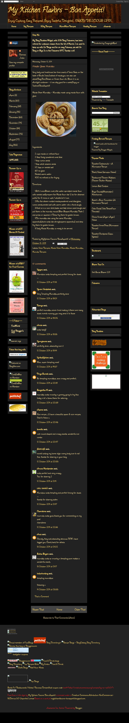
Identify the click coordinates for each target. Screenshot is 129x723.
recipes (18, 380)
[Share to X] (62, 244)
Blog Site (14, 629)
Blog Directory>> (54, 642)
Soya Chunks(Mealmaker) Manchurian (102, 193)
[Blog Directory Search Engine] (12, 632)
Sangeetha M (42, 389)
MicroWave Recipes (67, 26)
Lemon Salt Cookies (100, 186)
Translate (110, 99)
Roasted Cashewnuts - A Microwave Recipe (102, 165)
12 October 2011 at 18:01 (47, 298)
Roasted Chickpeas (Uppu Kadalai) (102, 235)
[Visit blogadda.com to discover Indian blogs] (36, 660)
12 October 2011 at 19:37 (47, 366)
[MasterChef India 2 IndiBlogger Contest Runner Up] (16, 191)
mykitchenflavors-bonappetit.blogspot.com (68, 698)
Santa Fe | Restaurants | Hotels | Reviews (25, 687)
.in (15, 650)
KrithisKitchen (43, 357)
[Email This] (58, 244)
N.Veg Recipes (46, 26)
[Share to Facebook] (64, 244)
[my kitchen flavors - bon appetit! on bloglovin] (18, 355)
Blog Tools (11, 633)
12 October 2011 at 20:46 (47, 422)
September (14, 133)
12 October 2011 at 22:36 (47, 527)
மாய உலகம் (42, 488)
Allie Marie (15, 633)
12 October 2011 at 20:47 (47, 441)
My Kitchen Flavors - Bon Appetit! (56, 10)
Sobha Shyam (43, 553)
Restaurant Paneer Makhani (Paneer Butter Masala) (104, 179)
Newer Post (38, 609)
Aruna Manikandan (45, 468)
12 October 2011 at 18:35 (47, 334)
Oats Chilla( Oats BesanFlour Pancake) (104, 210)
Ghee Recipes (44, 247)
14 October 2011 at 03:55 (47, 589)
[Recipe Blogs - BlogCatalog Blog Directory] (81, 642)
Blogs (8, 633)
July (11, 144)
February (13, 106)
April (11, 95)
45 (96, 123)
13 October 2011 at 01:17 (47, 566)
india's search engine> (18, 651)
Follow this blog (106, 318)
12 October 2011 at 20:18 (47, 382)
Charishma (41, 511)
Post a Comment (42, 596)
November (13, 122)
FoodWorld (15, 325)
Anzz (39, 534)
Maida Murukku (76, 247)
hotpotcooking (42, 573)
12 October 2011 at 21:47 (47, 504)
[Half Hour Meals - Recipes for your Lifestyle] (36, 667)
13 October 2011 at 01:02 (47, 546)
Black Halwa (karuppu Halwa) (104, 171)
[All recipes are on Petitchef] (15, 398)
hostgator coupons (20, 654)
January (12, 111)
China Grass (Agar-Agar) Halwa (103, 218)
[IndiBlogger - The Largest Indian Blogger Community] (99, 344)
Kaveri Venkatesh (44, 289)
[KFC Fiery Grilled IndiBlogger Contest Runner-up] (16, 220)
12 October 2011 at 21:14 (46, 481)
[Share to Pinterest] (66, 244)
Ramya (40, 305)
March (12, 100)
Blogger (78, 707)
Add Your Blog (10, 629)
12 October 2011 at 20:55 (47, 461)
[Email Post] (53, 243)
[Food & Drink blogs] (50, 660)
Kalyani (40, 269)
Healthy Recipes (89, 26)
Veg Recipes (28, 26)
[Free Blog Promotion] (12, 630)
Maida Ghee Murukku (60, 247)
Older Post (80, 609)
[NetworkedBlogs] (105, 316)
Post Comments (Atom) (65, 617)
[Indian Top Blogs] (12, 660)
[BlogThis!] (60, 244)
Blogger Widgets (106, 149)
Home (13, 26)
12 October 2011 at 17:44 (47, 282)
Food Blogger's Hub (17, 331)
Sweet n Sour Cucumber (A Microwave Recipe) (104, 201)
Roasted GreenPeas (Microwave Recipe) (105, 227)
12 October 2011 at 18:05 (47, 317)
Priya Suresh (42, 373)
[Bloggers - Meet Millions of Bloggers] (24, 660)
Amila (39, 325)
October (12, 128)
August (12, 139)
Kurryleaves (42, 341)
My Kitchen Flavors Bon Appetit (42, 695)
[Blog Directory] (15, 664)
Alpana (40, 409)
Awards (107, 26)
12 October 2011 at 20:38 (47, 402)
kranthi (40, 429)
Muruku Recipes (39, 251)
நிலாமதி (41, 448)
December (13, 117)
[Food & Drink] (56, 664)
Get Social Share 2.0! (101, 272)
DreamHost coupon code (52, 687)
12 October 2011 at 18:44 (47, 350)
